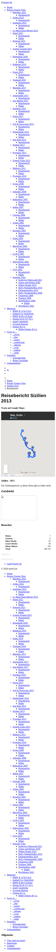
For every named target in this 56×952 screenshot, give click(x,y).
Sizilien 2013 (19, 145)
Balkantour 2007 (20, 199)
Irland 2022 (18, 33)
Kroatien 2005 (19, 230)
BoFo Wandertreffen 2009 (30, 293)
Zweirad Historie (20, 324)
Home (9, 7)
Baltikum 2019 (19, 64)
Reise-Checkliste (20, 360)
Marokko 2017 (19, 88)
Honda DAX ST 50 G (23, 319)
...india (16, 352)
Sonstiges (11, 355)
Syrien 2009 (18, 184)
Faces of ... (12, 332)
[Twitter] (8, 370)
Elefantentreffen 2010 (28, 290)
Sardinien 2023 (19, 23)
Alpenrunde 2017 (21, 95)
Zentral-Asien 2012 (21, 160)
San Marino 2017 (20, 101)
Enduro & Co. (19, 327)
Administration (7, 559)
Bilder (21, 28)
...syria (16, 347)
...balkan (16, 350)
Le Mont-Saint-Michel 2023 (25, 30)
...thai (15, 337)
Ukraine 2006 (19, 215)
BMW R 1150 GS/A (22, 311)
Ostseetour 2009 (25, 295)
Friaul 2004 (18, 238)
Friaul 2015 (18, 116)
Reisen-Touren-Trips (16, 10)
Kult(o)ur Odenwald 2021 (30, 280)
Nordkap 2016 (19, 108)
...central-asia (19, 342)
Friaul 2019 (18, 72)
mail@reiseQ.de (14, 564)
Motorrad (11, 308)
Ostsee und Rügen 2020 (29, 282)
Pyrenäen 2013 (19, 153)
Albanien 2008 (19, 191)
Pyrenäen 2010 (19, 176)
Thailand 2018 (19, 80)
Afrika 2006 (18, 223)
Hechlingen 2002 (26, 306)
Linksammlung (14, 363)
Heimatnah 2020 (20, 56)
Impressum (5, 554)
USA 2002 (17, 269)
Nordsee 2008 (24, 298)
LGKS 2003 (18, 254)
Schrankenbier (19, 358)
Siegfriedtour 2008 (26, 301)
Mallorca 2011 (19, 168)
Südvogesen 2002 (21, 262)
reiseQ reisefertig (20, 321)
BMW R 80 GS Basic (23, 316)
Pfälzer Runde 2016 (27, 285)
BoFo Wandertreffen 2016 (30, 288)
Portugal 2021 (19, 41)
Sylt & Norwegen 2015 (23, 124)
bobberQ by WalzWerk (23, 314)
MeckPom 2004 (20, 246)
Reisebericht (24, 15)
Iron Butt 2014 (19, 140)
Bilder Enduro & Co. (27, 329)
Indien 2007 (18, 207)
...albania (17, 345)
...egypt (16, 334)
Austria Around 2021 (22, 49)
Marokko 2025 (19, 12)
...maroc (16, 339)
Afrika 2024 (18, 17)
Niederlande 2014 (21, 132)
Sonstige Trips (19, 277)
